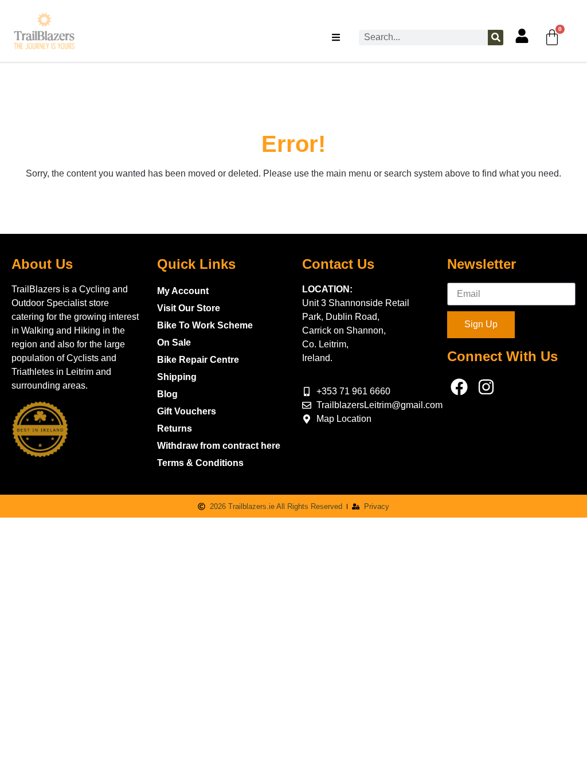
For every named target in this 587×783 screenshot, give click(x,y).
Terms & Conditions (200, 463)
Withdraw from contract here (218, 446)
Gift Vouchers (186, 411)
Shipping (177, 377)
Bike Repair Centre (198, 360)
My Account (183, 291)
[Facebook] (459, 387)
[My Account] (522, 36)
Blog (167, 394)
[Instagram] (486, 387)
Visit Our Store (188, 308)
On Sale (174, 342)
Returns (174, 428)
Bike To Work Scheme (205, 325)
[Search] (495, 37)
